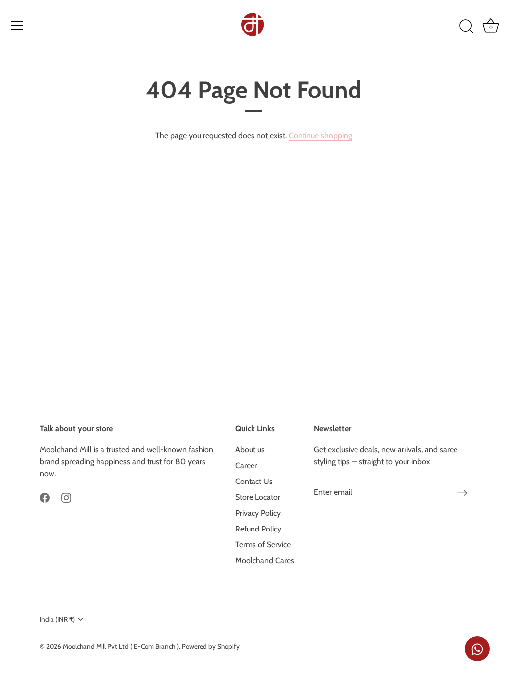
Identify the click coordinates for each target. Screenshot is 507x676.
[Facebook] (45, 497)
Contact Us (254, 481)
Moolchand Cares (264, 560)
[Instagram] (66, 497)
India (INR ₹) (57, 619)
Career (246, 465)
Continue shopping (320, 135)
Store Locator (257, 497)
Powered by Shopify (211, 646)
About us (250, 449)
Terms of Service (263, 544)
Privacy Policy (258, 513)
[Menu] (17, 25)
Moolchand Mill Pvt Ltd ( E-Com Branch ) (121, 646)
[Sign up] (462, 493)
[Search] (466, 27)
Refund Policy (258, 528)
